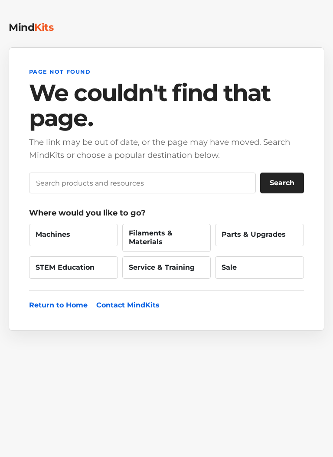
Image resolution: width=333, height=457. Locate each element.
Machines (53, 234)
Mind (31, 27)
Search (282, 183)
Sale (229, 267)
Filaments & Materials (151, 237)
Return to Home (58, 305)
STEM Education (65, 267)
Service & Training (162, 267)
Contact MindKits (128, 305)
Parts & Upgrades (254, 234)
